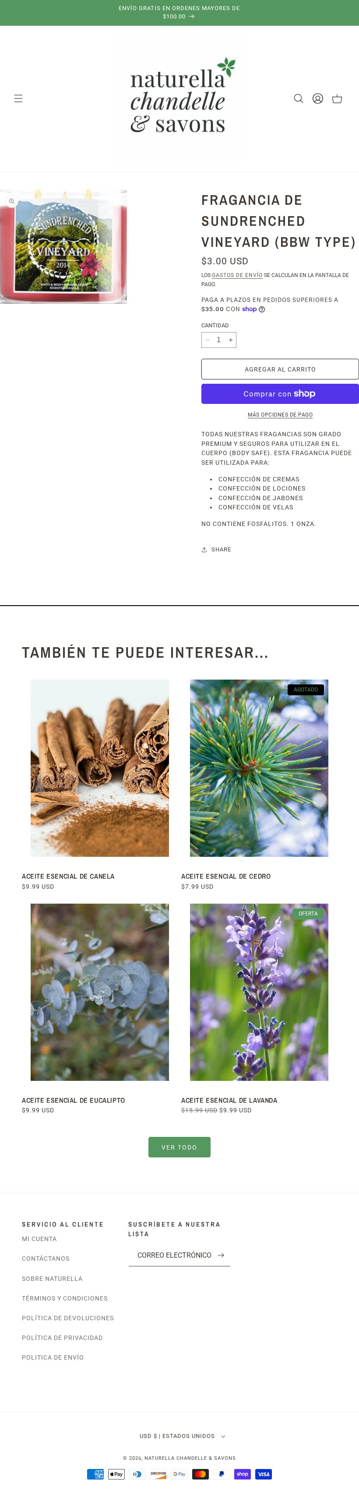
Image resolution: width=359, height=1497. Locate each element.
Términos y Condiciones (65, 1298)
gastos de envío (237, 275)
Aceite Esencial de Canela (68, 876)
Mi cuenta (39, 1238)
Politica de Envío (53, 1357)
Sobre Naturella (52, 1278)
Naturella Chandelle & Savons (190, 1458)
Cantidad (215, 325)
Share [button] (221, 549)
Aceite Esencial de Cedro (226, 876)
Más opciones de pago (280, 415)
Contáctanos (46, 1258)
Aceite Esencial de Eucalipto (74, 1100)
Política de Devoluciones (68, 1318)
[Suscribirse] (220, 1255)
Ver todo (179, 1147)
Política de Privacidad (62, 1337)
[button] (18, 98)
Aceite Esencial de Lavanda (229, 1100)
